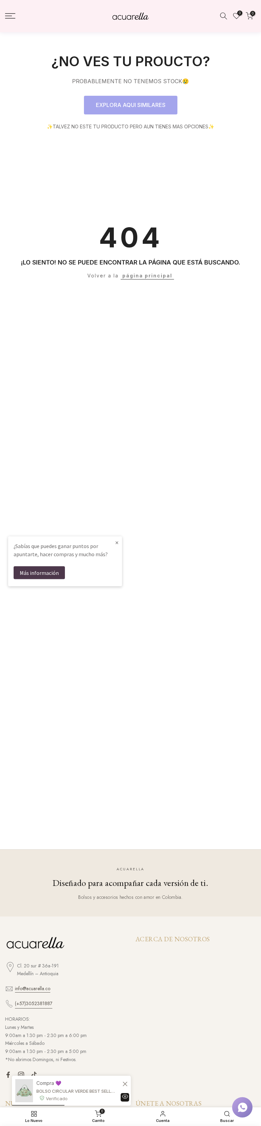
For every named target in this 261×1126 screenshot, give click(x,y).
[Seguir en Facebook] (8, 1075)
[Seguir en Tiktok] (34, 1075)
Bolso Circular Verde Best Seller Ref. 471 (76, 1091)
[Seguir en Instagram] (21, 1075)
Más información (39, 572)
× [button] (117, 542)
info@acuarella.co (32, 988)
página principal (147, 275)
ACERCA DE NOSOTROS (173, 939)
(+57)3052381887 (33, 1003)
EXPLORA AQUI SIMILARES (131, 105)
